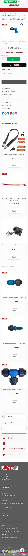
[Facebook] (3, 113)
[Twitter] (5, 113)
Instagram (13, 485)
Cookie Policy (5, 500)
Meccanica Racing (10, 13)
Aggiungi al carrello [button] (14, 210)
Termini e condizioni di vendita (9, 495)
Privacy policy (5, 502)
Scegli (14, 165)
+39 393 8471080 (8, 536)
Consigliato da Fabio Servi (14, 454)
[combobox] (14, 428)
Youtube (9, 485)
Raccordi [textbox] (13, 428)
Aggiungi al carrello (13, 59)
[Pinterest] (11, 113)
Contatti (4, 498)
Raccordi (9, 15)
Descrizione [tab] (5, 82)
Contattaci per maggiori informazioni (16, 448)
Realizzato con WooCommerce (17, 550)
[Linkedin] (8, 113)
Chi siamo (4, 492)
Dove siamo (4, 493)
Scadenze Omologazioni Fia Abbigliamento (12, 503)
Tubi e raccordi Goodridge (20, 13)
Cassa (3, 513)
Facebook (4, 485)
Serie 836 (4, 15)
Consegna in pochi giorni (13, 442)
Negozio (4, 13)
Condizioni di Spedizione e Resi (9, 497)
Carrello (3, 512)
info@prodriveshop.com (11, 537)
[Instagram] (16, 113)
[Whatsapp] (13, 113)
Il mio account (5, 515)
